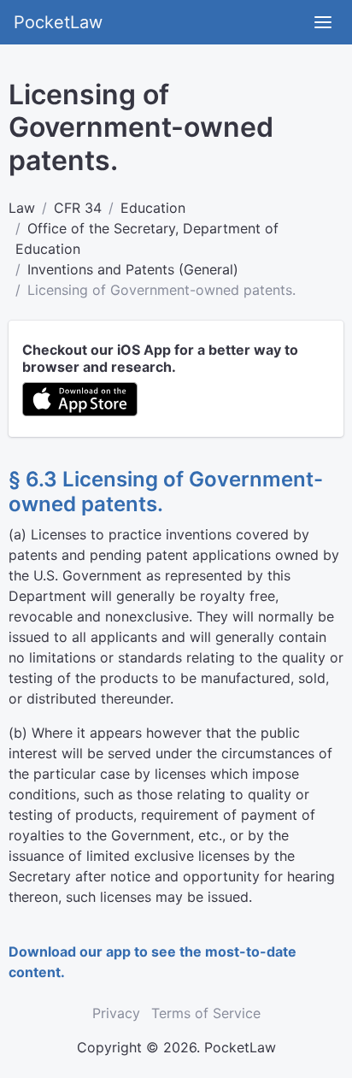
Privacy (116, 1013)
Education (152, 207)
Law (22, 207)
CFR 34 (78, 207)
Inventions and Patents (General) (132, 269)
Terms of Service (206, 1013)
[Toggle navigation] (323, 22)
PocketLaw (58, 22)
